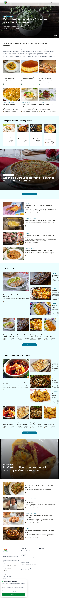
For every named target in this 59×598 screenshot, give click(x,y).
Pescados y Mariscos (46, 2)
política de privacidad (6, 588)
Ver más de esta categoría (29, 194)
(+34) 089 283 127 (7, 568)
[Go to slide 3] (56, 35)
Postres (32, 2)
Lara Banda (5, 183)
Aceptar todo (13, 594)
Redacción (41, 548)
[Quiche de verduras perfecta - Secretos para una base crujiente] (29, 169)
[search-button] (52, 2)
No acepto (14, 591)
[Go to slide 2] (55, 35)
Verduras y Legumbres (38, 2)
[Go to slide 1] (54, 35)
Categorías (5, 574)
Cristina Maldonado (6, 28)
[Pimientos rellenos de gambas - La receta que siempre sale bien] (29, 459)
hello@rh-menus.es (8, 570)
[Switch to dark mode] (55, 3)
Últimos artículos (14, 2)
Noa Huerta (5, 472)
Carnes (28, 2)
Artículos (23, 548)
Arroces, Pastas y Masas (22, 2)
